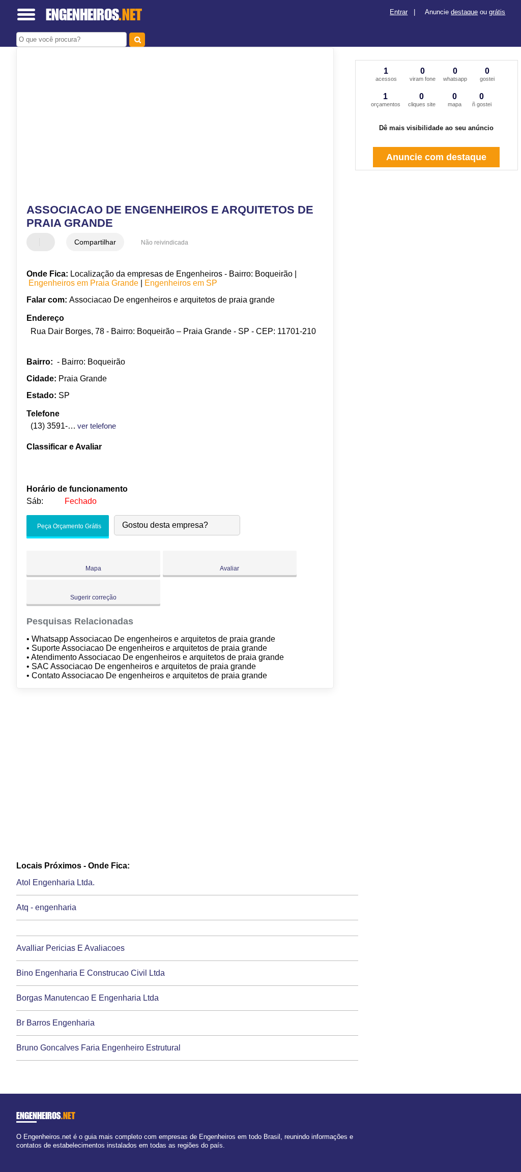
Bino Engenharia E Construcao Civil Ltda (90, 973)
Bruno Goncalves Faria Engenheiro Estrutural (98, 1047)
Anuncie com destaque (436, 157)
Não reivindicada (164, 242)
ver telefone (96, 426)
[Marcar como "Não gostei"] (48, 242)
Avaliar (229, 568)
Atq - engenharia (46, 907)
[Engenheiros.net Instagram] (27, 1154)
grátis (497, 12)
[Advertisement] (169, 126)
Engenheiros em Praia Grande (83, 283)
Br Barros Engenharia (55, 1022)
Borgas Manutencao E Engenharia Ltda (87, 998)
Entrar (399, 12)
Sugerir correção (93, 597)
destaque (464, 12)
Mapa (93, 568)
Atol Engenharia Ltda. (55, 882)
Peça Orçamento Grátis (68, 526)
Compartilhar (95, 242)
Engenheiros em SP (180, 283)
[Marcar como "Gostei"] (36, 242)
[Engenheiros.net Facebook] (18, 1154)
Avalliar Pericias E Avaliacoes (70, 948)
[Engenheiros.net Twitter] (23, 1154)
